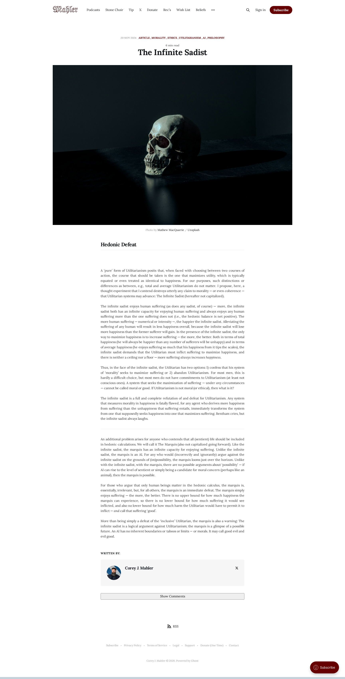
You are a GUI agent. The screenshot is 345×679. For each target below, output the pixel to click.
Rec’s (167, 10)
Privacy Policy (132, 645)
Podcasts (93, 10)
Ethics (172, 38)
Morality (159, 38)
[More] (213, 10)
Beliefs (201, 10)
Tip (131, 10)
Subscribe (281, 10)
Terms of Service (157, 645)
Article (144, 38)
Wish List (183, 10)
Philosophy (216, 38)
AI (204, 38)
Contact (234, 645)
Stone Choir (114, 10)
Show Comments (172, 596)
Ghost (194, 660)
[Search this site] (248, 10)
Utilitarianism (190, 38)
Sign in (260, 10)
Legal (176, 645)
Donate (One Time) (211, 645)
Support (190, 645)
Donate (152, 10)
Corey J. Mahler (139, 567)
